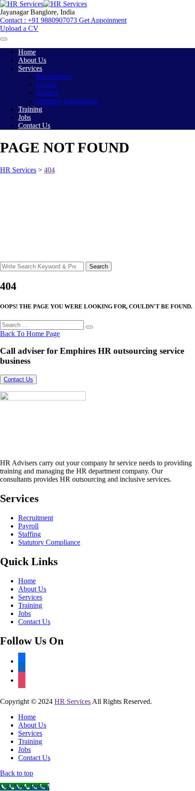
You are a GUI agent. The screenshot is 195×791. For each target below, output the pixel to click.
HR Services (72, 701)
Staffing (47, 93)
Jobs (24, 117)
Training (30, 109)
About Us (32, 60)
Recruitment (53, 76)
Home (27, 52)
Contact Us (34, 125)
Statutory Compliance (67, 101)
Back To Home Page (30, 333)
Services (30, 68)
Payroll (46, 84)
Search (98, 266)
